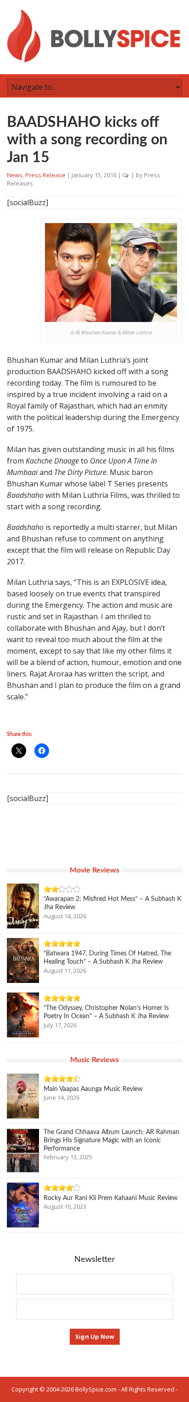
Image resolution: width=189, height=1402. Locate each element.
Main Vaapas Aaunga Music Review (93, 1089)
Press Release (45, 175)
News (14, 175)
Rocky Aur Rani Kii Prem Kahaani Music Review (111, 1198)
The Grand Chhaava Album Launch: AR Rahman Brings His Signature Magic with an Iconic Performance (111, 1140)
